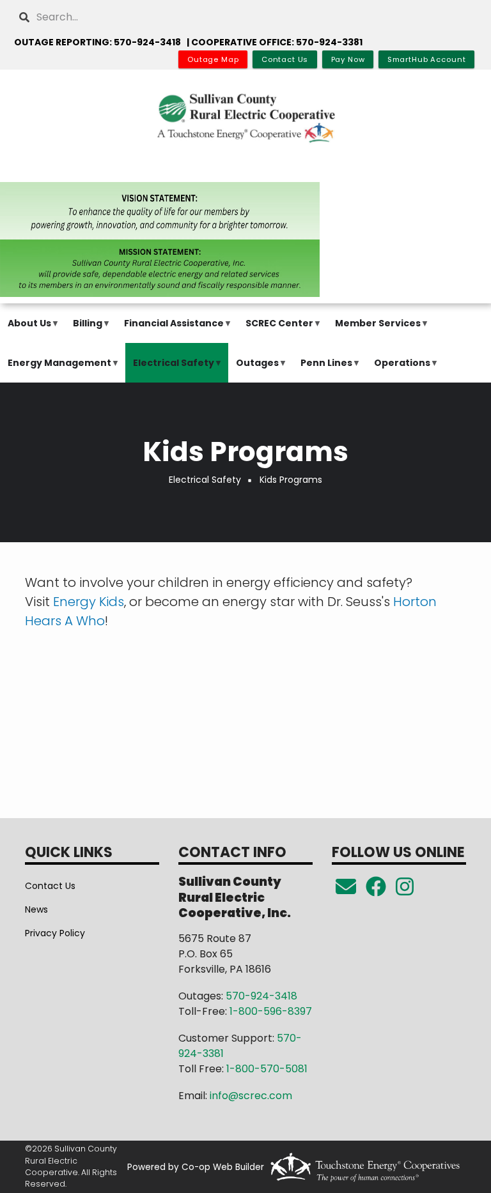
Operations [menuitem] (399, 369)
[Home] (245, 117)
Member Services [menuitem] (375, 330)
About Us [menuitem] (26, 330)
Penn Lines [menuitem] (323, 369)
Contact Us (50, 885)
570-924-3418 (261, 996)
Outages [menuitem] (254, 369)
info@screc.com (251, 1095)
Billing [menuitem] (84, 330)
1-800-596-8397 (271, 1011)
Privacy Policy (55, 933)
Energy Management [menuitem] (56, 369)
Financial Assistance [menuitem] (171, 330)
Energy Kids (88, 602)
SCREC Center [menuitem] (276, 330)
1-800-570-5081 (267, 1068)
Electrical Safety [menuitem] (170, 369)
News (36, 909)
